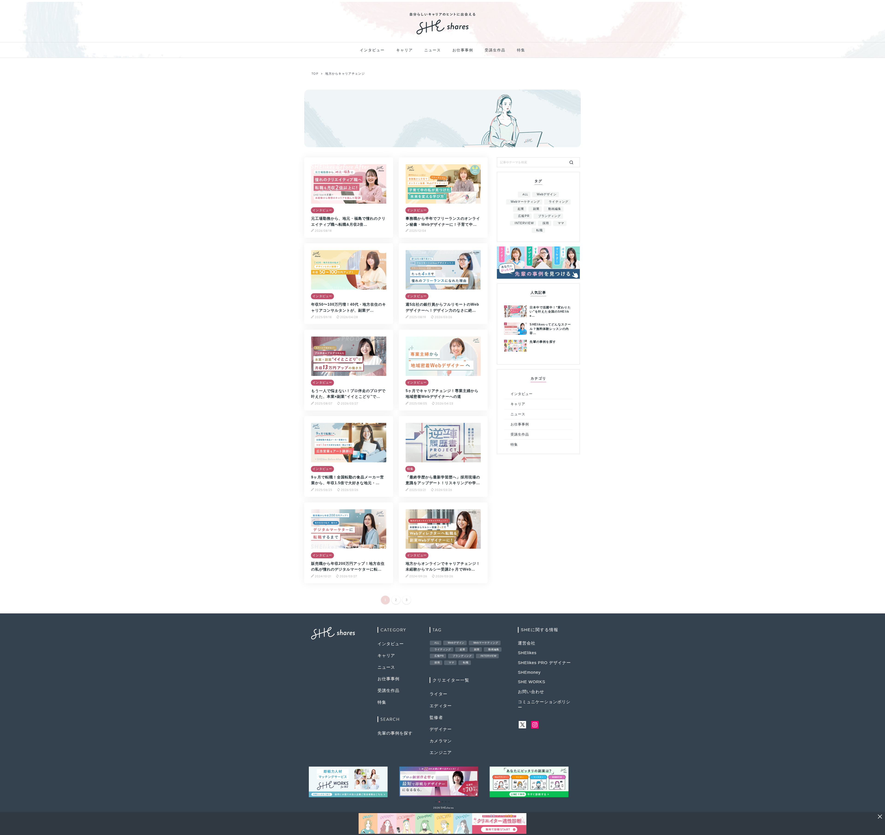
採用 (546, 223)
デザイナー (441, 729)
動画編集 (554, 209)
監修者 (436, 717)
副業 (536, 209)
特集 (521, 50)
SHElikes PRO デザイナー (544, 662)
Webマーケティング (525, 201)
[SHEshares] (442, 34)
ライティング (558, 201)
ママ (561, 223)
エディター (441, 705)
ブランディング (549, 216)
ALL (525, 194)
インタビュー (372, 50)
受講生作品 (495, 50)
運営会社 (526, 643)
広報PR (523, 216)
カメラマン (441, 741)
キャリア (404, 50)
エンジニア (441, 752)
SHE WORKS (531, 682)
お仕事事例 (462, 50)
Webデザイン (546, 194)
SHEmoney (529, 672)
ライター (439, 694)
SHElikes (527, 652)
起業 (521, 209)
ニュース (432, 50)
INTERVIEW (524, 223)
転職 (539, 230)
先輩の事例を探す (395, 733)
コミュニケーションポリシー (544, 705)
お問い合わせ (531, 691)
